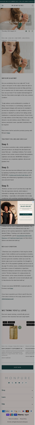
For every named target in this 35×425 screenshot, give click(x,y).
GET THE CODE (25, 214)
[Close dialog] (32, 202)
